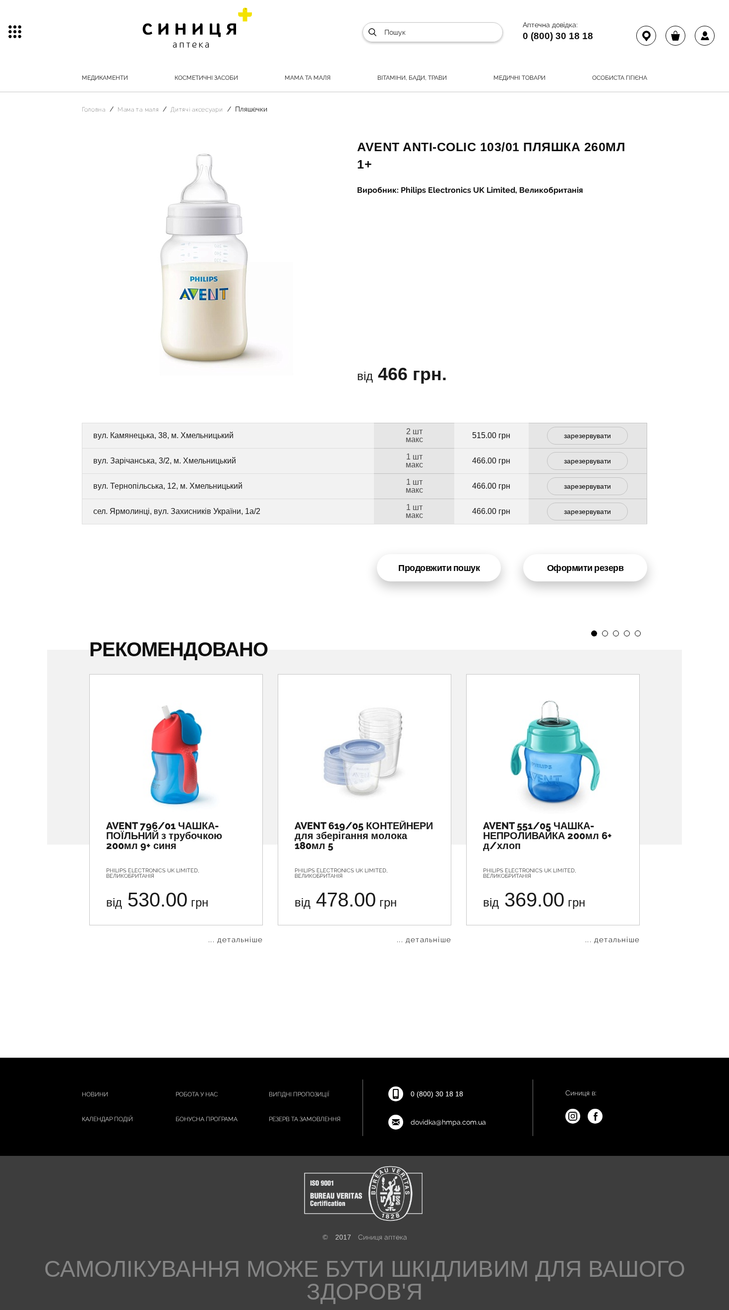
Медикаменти (105, 77)
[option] (176, 809)
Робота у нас (197, 1094)
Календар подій (107, 1119)
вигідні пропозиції (299, 1094)
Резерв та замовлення (305, 1119)
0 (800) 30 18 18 (558, 36)
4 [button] (627, 633)
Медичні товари (519, 77)
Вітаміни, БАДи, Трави (412, 77)
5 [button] (638, 633)
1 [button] (594, 633)
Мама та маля (308, 77)
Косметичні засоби (206, 77)
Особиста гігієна (619, 77)
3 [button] (616, 633)
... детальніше (235, 940)
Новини (95, 1094)
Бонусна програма (207, 1119)
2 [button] (605, 633)
